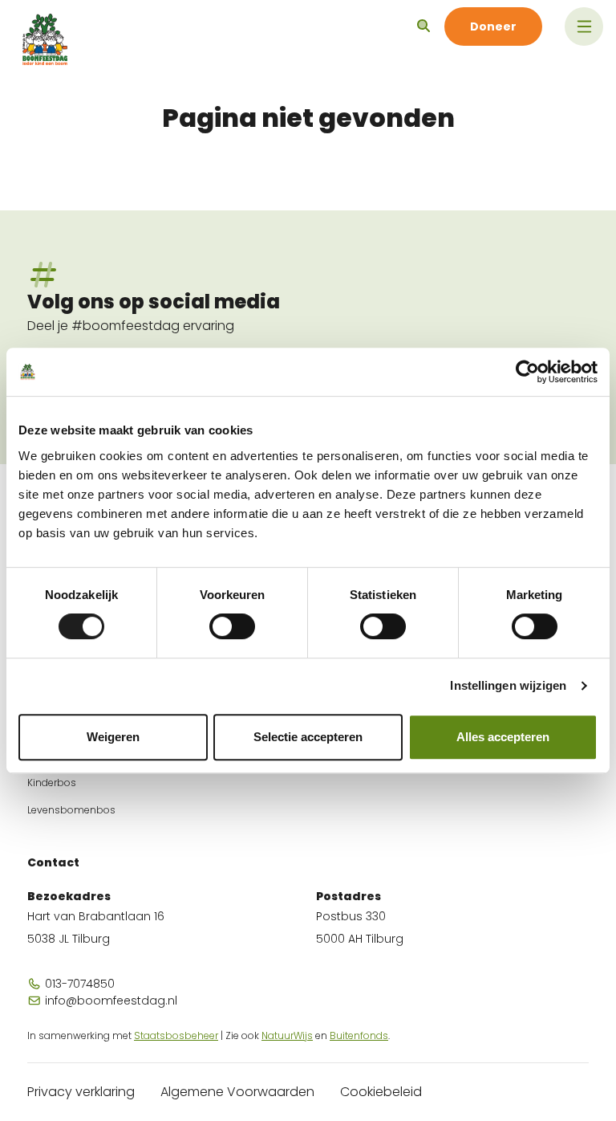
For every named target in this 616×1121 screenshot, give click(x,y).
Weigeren (113, 737)
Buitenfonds (359, 1035)
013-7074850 (78, 984)
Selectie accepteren (308, 737)
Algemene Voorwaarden (237, 1091)
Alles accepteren (502, 737)
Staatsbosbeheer (176, 1035)
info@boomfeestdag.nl (109, 1001)
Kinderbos (51, 782)
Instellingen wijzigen (508, 685)
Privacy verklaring (81, 1091)
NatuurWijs (287, 1035)
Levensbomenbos (71, 810)
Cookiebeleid (381, 1091)
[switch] (232, 626)
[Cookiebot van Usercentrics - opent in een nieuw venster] (527, 372)
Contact (53, 862)
